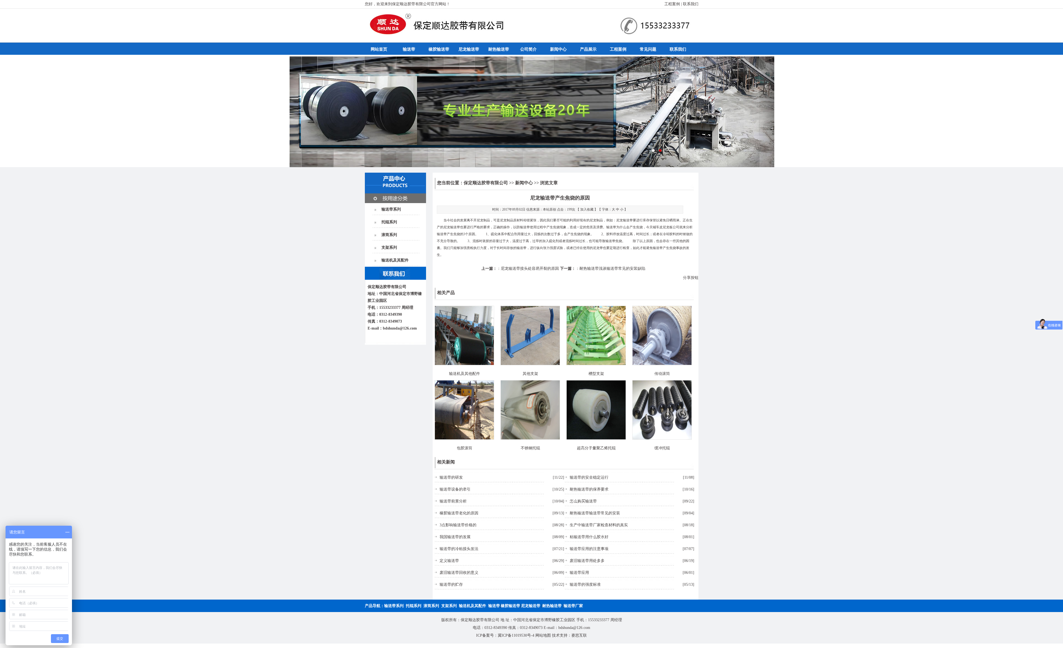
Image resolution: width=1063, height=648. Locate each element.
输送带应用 (579, 573)
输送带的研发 (451, 477)
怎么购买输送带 (583, 501)
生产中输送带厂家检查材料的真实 (599, 525)
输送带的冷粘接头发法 (459, 549)
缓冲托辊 (662, 448)
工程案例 (672, 4)
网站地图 (543, 635)
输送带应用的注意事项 (589, 549)
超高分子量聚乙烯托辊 (596, 448)
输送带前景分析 (453, 501)
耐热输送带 (498, 49)
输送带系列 (391, 209)
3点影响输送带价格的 (458, 525)
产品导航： (374, 606)
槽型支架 (596, 374)
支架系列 (389, 247)
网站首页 (379, 49)
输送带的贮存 (451, 584)
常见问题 (648, 49)
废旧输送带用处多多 (587, 561)
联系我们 (690, 4)
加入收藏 (587, 209)
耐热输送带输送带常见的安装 (595, 513)
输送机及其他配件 (464, 374)
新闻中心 (558, 49)
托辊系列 (389, 222)
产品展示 (588, 49)
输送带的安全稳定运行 (589, 477)
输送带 (409, 49)
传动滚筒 (662, 374)
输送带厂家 (573, 606)
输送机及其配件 (395, 260)
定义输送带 (449, 561)
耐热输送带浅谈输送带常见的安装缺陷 (612, 268)
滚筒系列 (389, 235)
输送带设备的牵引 (455, 489)
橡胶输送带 (439, 49)
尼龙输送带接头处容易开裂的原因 (530, 268)
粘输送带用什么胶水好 (589, 537)
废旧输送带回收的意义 (459, 573)
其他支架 (530, 374)
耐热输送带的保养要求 (589, 489)
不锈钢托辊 (530, 448)
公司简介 (528, 49)
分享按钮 (690, 278)
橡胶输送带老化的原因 (459, 513)
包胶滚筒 (464, 448)
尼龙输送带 (468, 49)
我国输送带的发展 (455, 537)
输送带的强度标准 (585, 584)
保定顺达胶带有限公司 (486, 182)
